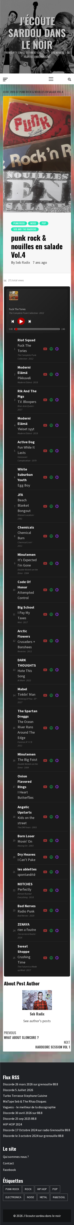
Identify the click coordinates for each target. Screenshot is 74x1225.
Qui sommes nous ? (16, 1157)
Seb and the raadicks (24, 229)
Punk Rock (19, 223)
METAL (43, 1197)
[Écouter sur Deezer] (57, 349)
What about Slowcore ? (21, 1035)
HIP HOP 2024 (12, 1124)
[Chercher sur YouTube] (45, 349)
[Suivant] (29, 321)
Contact (8, 1163)
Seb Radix (23, 262)
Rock (28, 1189)
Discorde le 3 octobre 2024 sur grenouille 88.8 (33, 1136)
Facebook (9, 1170)
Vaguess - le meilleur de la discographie (29, 1107)
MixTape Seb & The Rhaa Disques (24, 1101)
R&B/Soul (59, 1197)
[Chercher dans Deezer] (57, 477)
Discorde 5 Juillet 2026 (18, 1090)
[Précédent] (12, 321)
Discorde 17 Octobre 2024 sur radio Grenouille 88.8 (36, 1130)
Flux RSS (11, 1077)
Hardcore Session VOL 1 (52, 1044)
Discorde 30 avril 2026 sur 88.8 (22, 1113)
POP (44, 223)
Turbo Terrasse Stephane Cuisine (25, 1096)
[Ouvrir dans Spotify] (51, 349)
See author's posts (37, 1021)
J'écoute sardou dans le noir (37, 32)
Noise (33, 223)
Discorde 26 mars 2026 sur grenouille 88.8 (30, 1084)
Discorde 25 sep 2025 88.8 (20, 1119)
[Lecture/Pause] (21, 321)
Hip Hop (42, 1189)
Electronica (13, 1197)
